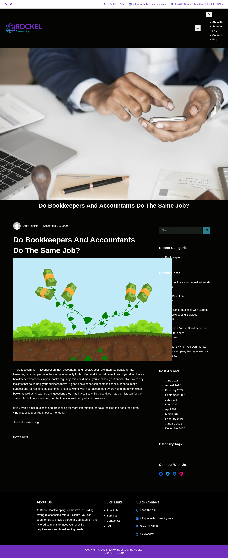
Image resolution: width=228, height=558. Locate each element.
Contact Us (114, 520)
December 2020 (175, 428)
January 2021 (173, 423)
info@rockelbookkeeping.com (149, 4)
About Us (112, 510)
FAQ (109, 526)
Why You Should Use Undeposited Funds (184, 282)
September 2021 (175, 395)
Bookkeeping (20, 436)
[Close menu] (209, 14)
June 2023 (171, 380)
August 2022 (173, 385)
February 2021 (174, 418)
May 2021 (171, 404)
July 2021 (171, 399)
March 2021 (172, 414)
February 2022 (174, 390)
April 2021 (171, 409)
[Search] (206, 230)
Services (112, 515)
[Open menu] (198, 28)
